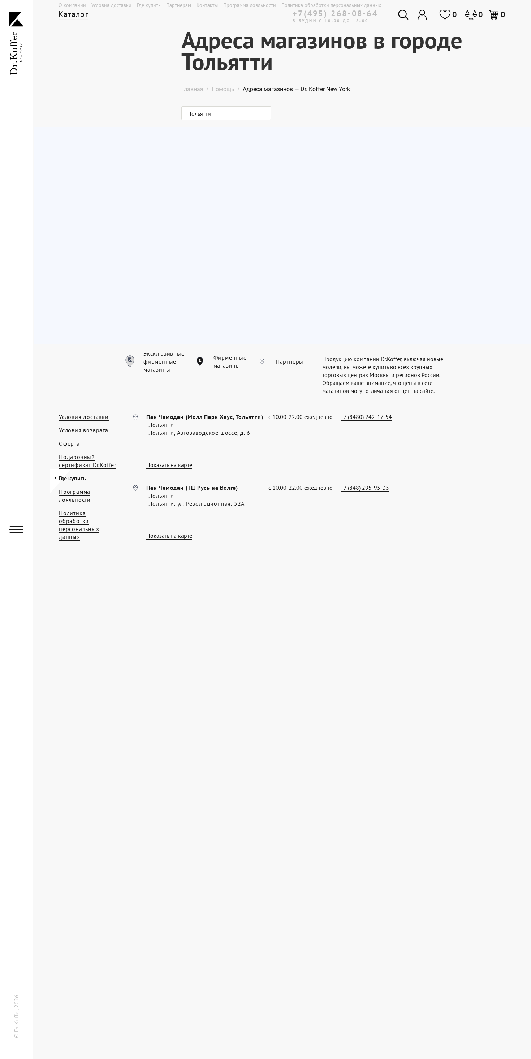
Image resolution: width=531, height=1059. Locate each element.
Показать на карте (169, 464)
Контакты (207, 5)
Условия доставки (111, 5)
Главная (192, 89)
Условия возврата (83, 430)
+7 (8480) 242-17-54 (366, 416)
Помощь (223, 89)
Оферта (69, 443)
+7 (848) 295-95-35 (365, 487)
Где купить (149, 5)
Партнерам (178, 5)
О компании (72, 5)
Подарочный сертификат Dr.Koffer (87, 460)
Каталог (73, 14)
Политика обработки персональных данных (331, 5)
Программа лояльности (249, 5)
